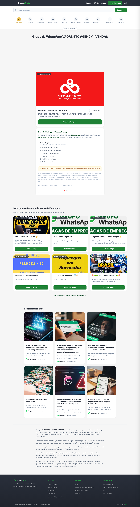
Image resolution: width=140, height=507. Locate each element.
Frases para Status (81, 490)
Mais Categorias (69, 28)
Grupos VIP (51, 490)
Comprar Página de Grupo (56, 497)
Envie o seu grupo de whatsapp (48, 137)
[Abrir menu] (125, 3)
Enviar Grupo (52, 484)
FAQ (104, 490)
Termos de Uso (108, 484)
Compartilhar (97, 110)
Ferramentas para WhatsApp (84, 487)
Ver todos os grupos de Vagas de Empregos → (70, 295)
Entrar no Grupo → (70, 122)
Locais (77, 494)
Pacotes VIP (52, 494)
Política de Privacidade (110, 487)
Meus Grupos (52, 487)
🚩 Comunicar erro (70, 191)
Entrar (88, 3)
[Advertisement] (70, 55)
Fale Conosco (107, 494)
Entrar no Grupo (31, 249)
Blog (76, 484)
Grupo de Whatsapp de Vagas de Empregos (53, 132)
